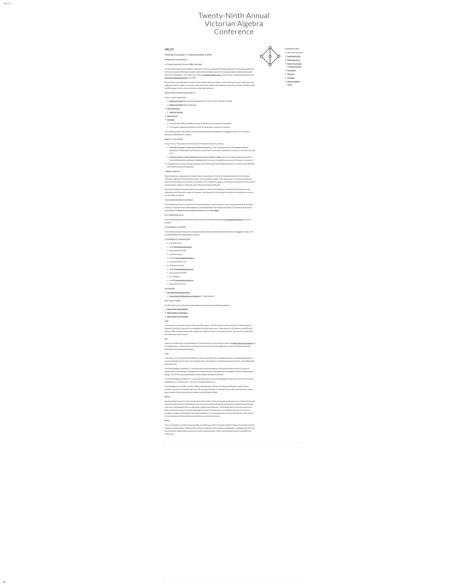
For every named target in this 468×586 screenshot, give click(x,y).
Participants (291, 70)
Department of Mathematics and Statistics (185, 296)
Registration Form (293, 60)
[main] (234, 23)
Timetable (170, 120)
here (227, 132)
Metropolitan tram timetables (177, 317)
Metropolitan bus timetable (242, 343)
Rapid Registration (293, 56)
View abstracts (172, 116)
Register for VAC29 (176, 101)
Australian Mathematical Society (176, 78)
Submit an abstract (176, 112)
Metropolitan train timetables (177, 309)
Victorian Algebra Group (212, 75)
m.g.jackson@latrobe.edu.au (233, 220)
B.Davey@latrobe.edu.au (183, 247)
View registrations (173, 109)
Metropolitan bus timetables (177, 313)
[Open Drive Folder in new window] (300, 445)
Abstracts (290, 74)
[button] (4, 582)
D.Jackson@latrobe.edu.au (183, 269)
